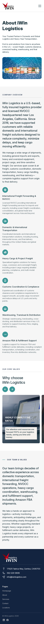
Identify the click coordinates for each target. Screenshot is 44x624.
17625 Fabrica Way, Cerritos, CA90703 (23, 569)
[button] (39, 6)
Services (5, 599)
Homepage (6, 591)
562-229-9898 (13, 573)
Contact (5, 603)
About (4, 595)
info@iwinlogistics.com (16, 577)
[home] (8, 6)
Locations (6, 608)
